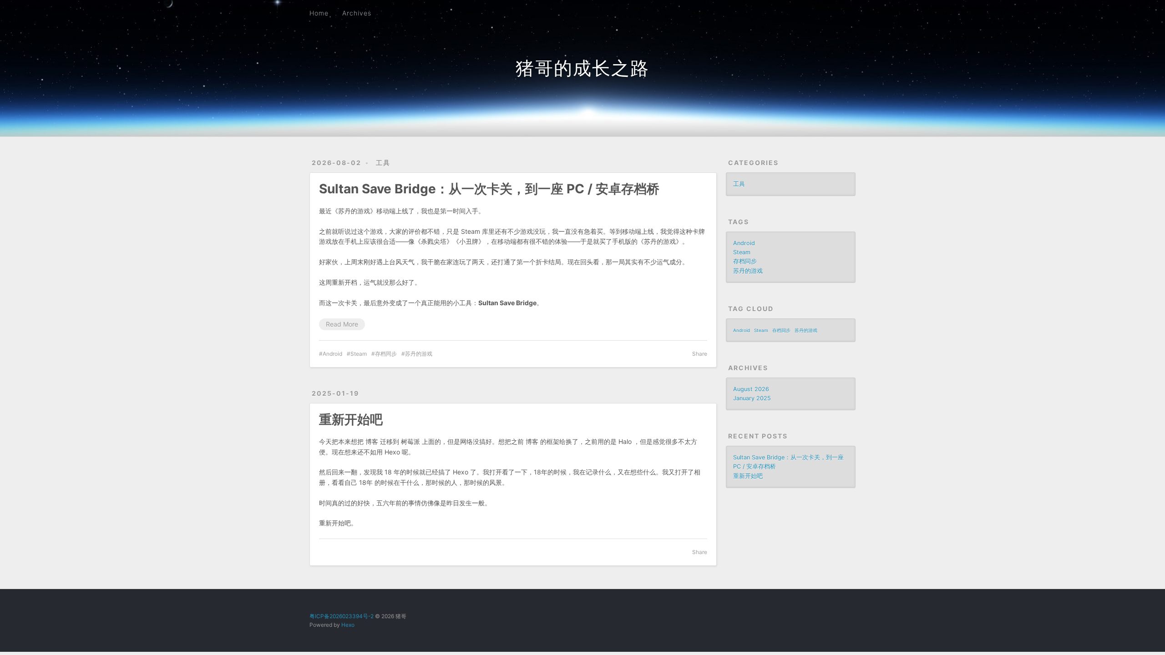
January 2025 (752, 398)
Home (319, 13)
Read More (342, 324)
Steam (358, 353)
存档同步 (386, 353)
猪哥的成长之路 (582, 68)
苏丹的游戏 (418, 353)
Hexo (348, 624)
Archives (356, 13)
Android (332, 353)
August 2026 (751, 389)
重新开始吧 (351, 419)
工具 (383, 162)
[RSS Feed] (832, 12)
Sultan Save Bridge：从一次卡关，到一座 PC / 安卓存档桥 (489, 188)
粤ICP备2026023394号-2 (341, 616)
